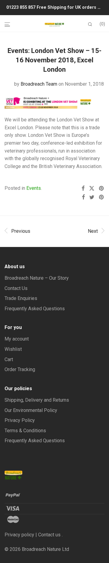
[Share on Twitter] (91, 189)
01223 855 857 (21, 7)
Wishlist (13, 349)
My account (17, 339)
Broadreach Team (39, 84)
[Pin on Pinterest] (101, 189)
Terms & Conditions (25, 430)
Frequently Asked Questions (35, 308)
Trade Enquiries (21, 298)
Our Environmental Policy (31, 410)
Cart (9, 359)
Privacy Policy (20, 420)
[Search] (90, 24)
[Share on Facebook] (82, 189)
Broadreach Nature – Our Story (37, 278)
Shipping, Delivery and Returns (37, 400)
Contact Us (16, 288)
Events (33, 188)
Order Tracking (20, 369)
